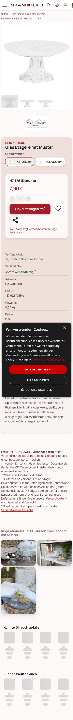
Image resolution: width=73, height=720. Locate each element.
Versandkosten (38, 229)
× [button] (64, 327)
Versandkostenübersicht (17, 456)
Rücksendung (48, 456)
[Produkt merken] (57, 209)
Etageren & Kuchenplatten (21, 18)
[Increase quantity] (28, 199)
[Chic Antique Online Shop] (37, 123)
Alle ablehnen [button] (38, 380)
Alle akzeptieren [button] (38, 369)
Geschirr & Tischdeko (29, 14)
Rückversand (17, 232)
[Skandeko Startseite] (27, 5)
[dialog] (36, 360)
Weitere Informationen (49, 360)
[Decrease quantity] (12, 199)
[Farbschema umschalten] (57, 5)
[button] (36, 389)
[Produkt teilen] (15, 220)
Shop (5, 14)
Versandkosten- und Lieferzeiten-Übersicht (34, 500)
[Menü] (5, 5)
